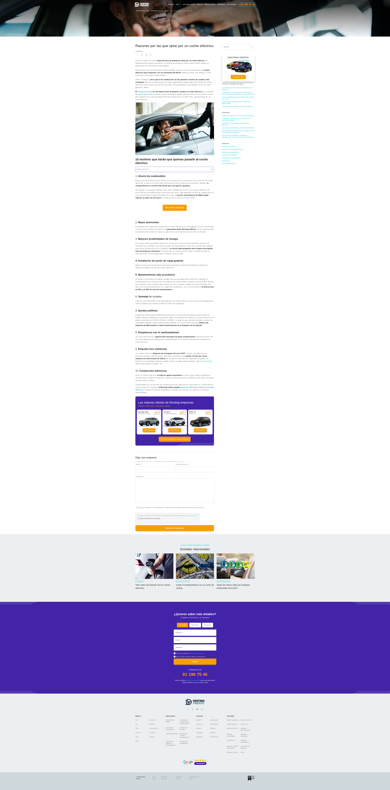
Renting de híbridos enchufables (170, 743)
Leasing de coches (183, 728)
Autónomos (231, 4)
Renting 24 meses (172, 734)
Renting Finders (140, 10)
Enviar (195, 662)
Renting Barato (232, 728)
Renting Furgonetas (245, 741)
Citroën (152, 724)
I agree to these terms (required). (150, 518)
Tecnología (226, 161)
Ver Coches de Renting (174, 208)
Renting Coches (232, 752)
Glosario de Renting (245, 747)
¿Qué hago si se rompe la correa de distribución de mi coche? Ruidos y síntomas (237, 136)
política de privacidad (196, 653)
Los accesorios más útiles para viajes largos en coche (238, 98)
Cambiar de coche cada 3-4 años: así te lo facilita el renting (236, 119)
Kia (136, 724)
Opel (137, 737)
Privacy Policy (184, 515)
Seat (137, 728)
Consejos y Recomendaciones (232, 149)
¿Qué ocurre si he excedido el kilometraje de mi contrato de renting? (238, 131)
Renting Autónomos (231, 735)
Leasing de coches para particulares (185, 721)
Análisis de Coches (228, 146)
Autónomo (195, 625)
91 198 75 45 (195, 674)
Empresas (221, 4)
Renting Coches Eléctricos (232, 747)
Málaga (213, 728)
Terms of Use (194, 515)
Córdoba (199, 732)
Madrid (198, 720)
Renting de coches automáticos (184, 735)
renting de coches (145, 92)
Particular (182, 625)
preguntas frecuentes (193, 680)
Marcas (200, 4)
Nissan (151, 737)
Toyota (137, 732)
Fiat (136, 720)
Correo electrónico (182, 464)
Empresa (207, 625)
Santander (214, 724)
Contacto (244, 724)
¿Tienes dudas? (232, 724)
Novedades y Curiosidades (231, 158)
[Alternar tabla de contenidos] (175, 169)
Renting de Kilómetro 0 (184, 742)
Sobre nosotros (233, 720)
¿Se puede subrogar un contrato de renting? (238, 128)
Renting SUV (231, 740)
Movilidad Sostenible (157, 10)
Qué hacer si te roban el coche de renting (237, 106)
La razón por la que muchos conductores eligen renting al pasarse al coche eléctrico (238, 93)
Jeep (137, 741)
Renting (171, 4)
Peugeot (152, 732)
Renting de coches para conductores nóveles (235, 124)
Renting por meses (170, 721)
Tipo (177, 4)
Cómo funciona (246, 720)
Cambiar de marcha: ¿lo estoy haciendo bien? (238, 115)
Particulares (210, 4)
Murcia (212, 732)
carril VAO (208, 361)
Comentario (139, 476)
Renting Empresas (244, 735)
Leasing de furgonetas (170, 728)
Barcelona (214, 720)
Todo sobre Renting (229, 163)
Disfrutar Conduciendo (230, 152)
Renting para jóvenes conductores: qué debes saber (236, 102)
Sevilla (199, 728)
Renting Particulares (245, 729)
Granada (199, 737)
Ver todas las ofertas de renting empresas (174, 439)
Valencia (199, 724)
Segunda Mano (189, 4)
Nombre (138, 464)
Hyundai (152, 720)
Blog (148, 10)
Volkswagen (153, 728)
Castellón (214, 737)
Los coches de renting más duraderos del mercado (237, 88)
